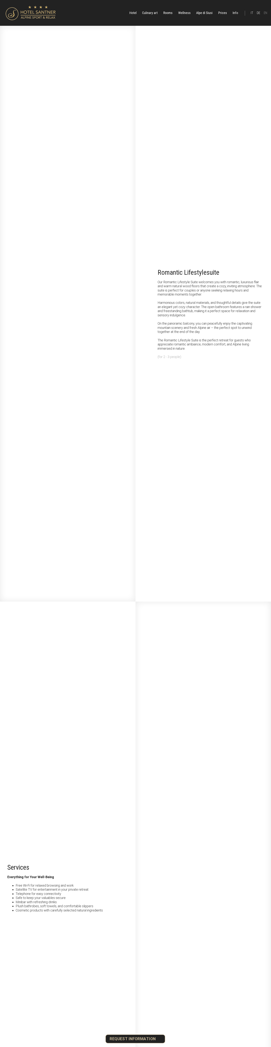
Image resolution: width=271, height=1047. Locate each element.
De (258, 13)
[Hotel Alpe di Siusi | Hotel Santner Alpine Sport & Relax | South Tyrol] (31, 13)
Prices (222, 13)
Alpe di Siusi (204, 13)
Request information (133, 1039)
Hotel (133, 13)
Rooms (168, 13)
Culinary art (150, 13)
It (252, 13)
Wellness (184, 13)
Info (235, 13)
